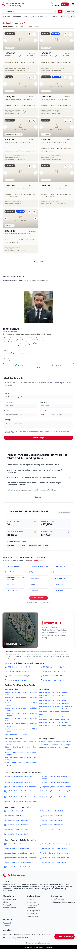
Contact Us (7, 905)
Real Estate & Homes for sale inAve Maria (54, 703)
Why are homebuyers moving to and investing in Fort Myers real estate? (33, 465)
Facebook (7, 923)
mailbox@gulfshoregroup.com (63, 902)
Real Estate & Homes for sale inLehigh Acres (55, 717)
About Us (6, 902)
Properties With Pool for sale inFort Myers (54, 747)
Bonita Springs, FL (34, 910)
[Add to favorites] (34, 34)
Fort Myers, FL (32, 913)
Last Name (43, 402)
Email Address (9, 411)
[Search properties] (60, 11)
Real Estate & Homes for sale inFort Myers (54, 709)
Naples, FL (31, 899)
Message (7, 420)
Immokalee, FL (32, 902)
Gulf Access (52, 17)
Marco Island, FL (33, 905)
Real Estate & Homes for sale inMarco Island (55, 706)
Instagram (7, 926)
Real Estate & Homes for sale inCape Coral (55, 725)
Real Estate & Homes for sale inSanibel (53, 723)
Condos (18, 17)
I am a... (7, 393)
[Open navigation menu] (72, 4)
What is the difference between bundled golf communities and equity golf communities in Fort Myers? (34, 484)
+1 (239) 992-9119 (57, 899)
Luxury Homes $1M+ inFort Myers (16, 734)
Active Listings (8, 26)
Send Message (38, 438)
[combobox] (38, 397)
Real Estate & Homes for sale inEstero (53, 700)
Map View (70, 12)
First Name (8, 402)
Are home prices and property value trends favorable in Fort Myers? (32, 490)
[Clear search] (55, 11)
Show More (38, 497)
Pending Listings (33, 26)
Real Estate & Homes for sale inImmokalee (54, 720)
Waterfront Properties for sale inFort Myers (55, 742)
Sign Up (64, 4)
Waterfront (38, 17)
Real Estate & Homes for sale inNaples (53, 692)
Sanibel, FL (31, 908)
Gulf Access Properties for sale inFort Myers (55, 745)
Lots (27, 17)
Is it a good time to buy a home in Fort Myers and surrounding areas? (32, 477)
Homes (7, 17)
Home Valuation (9, 908)
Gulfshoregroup (9, 899)
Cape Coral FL (32, 916)
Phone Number (45, 411)
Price (63, 17)
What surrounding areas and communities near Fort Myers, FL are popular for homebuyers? (35, 471)
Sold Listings (20, 26)
